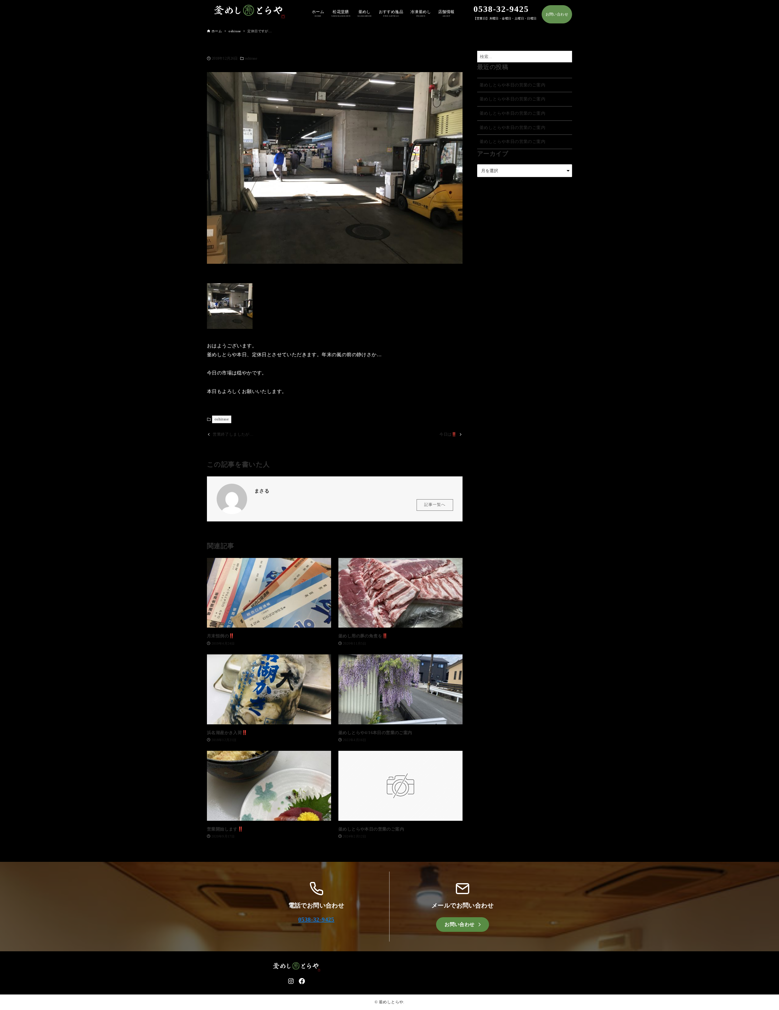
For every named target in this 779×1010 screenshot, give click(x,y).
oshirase (251, 58)
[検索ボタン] (566, 57)
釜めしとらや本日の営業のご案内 (512, 84)
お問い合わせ (557, 14)
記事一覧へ (434, 505)
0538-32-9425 (316, 919)
